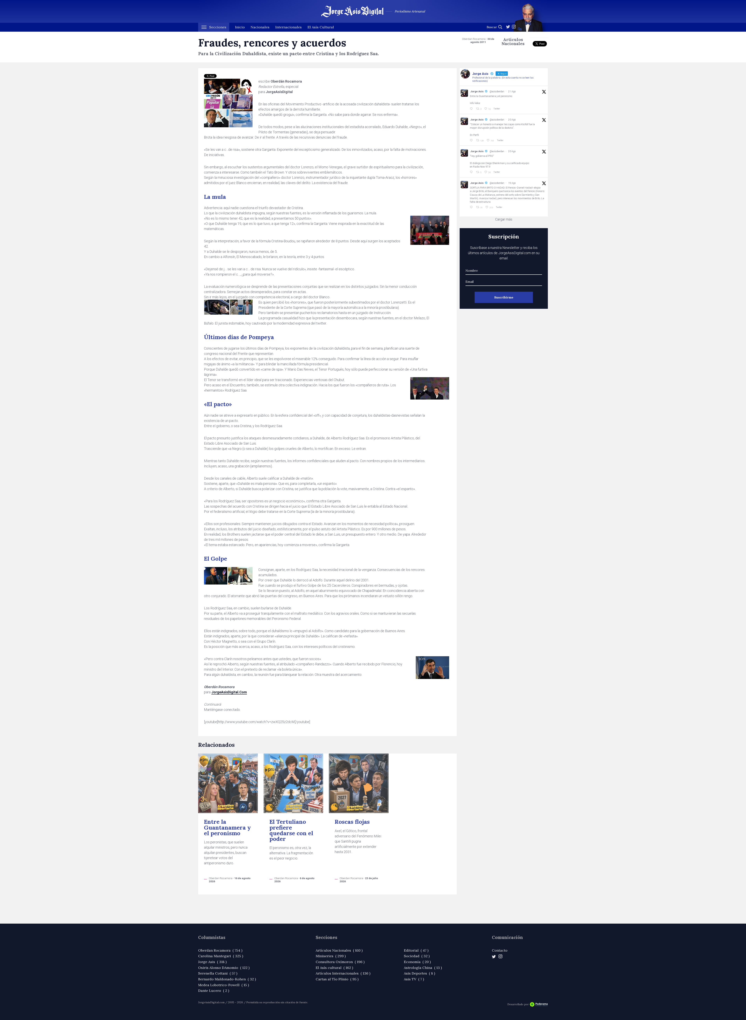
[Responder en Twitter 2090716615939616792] (472, 109)
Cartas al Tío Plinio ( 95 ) (337, 979)
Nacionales (260, 27)
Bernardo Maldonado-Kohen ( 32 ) (227, 979)
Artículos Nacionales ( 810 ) (339, 950)
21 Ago (512, 91)
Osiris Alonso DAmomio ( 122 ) (223, 967)
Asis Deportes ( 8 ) (419, 973)
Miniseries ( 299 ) (331, 956)
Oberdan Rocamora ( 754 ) (220, 950)
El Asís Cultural (321, 27)
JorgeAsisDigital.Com (229, 692)
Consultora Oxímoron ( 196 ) (340, 962)
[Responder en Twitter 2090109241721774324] (472, 207)
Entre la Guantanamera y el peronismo (227, 827)
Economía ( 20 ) (417, 962)
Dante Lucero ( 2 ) (213, 990)
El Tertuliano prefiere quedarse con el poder (291, 830)
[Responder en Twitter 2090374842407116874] (472, 172)
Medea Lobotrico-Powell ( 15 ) (223, 985)
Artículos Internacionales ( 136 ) (343, 973)
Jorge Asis (477, 91)
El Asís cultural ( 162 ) (334, 967)
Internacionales (288, 27)
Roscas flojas (352, 821)
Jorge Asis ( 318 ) (212, 962)
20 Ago (512, 119)
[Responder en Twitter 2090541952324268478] (472, 140)
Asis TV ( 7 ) (414, 979)
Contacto (499, 950)
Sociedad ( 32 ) (417, 956)
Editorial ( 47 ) (416, 950)
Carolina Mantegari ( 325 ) (220, 956)
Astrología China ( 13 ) (423, 967)
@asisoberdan (497, 91)
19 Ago (512, 183)
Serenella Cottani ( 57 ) (217, 973)
